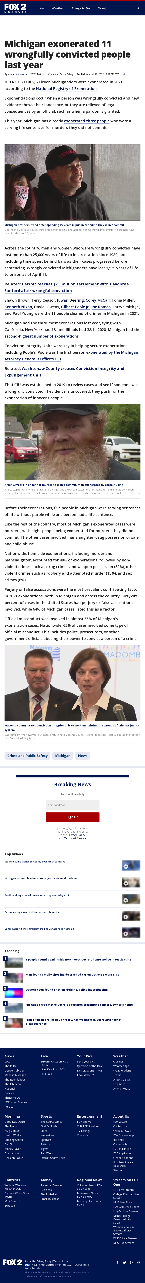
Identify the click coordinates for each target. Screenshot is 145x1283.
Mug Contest (12, 1130)
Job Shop (118, 1140)
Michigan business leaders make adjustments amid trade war (42, 878)
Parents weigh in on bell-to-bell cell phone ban (32, 912)
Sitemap (118, 1170)
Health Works (13, 1135)
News (82, 755)
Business (10, 1093)
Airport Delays (122, 1079)
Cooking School (14, 1140)
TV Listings (83, 1130)
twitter (125, 1262)
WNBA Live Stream (125, 1238)
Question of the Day (89, 1066)
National (10, 1088)
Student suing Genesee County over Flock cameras (35, 861)
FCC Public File (122, 1149)
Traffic (117, 1075)
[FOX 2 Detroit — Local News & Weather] (17, 8)
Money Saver (13, 1149)
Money (46, 1180)
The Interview (13, 1084)
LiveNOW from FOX (53, 1069)
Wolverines (47, 1135)
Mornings (13, 1116)
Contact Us (120, 1126)
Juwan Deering (70, 300)
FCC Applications (123, 1153)
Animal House (121, 1088)
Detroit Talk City (14, 1070)
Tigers (44, 1149)
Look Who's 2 (85, 1075)
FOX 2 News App (123, 1135)
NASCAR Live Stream (126, 1206)
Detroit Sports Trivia (89, 1070)
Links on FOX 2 (14, 1158)
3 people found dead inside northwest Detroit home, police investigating (78, 959)
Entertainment (89, 1116)
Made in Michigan (15, 1075)
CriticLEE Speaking (88, 1126)
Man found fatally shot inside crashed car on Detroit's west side (72, 974)
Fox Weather (121, 1084)
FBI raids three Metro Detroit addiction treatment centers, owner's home (79, 1004)
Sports (46, 1116)
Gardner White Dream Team (18, 1194)
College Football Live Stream (126, 1195)
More (101, 8)
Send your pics (86, 1061)
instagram (132, 1262)
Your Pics (85, 1056)
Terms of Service (75, 838)
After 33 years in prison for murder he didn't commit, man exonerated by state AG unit (64, 485)
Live (44, 1056)
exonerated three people (87, 120)
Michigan (62, 755)
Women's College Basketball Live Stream (124, 1230)
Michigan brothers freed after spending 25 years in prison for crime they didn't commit (64, 225)
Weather (120, 1056)
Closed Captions (123, 1158)
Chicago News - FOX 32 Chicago (89, 1186)
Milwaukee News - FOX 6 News (88, 1194)
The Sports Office (51, 1121)
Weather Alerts (122, 1070)
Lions (44, 1130)
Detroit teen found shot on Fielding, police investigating (67, 989)
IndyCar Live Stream (125, 1211)
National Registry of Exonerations (67, 88)
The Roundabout (15, 1079)
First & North (49, 1126)
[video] (131, 865)
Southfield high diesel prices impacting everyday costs (37, 895)
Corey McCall (98, 300)
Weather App (121, 1066)
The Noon (11, 1126)
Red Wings (47, 1153)
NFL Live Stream (123, 1190)
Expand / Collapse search (138, 8)
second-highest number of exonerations (42, 336)
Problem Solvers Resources (123, 1164)
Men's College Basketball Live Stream (122, 1219)
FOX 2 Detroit (37, 74)
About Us (121, 1116)
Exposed (10, 1205)
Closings (118, 1061)
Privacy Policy (76, 835)
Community (120, 1144)
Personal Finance (51, 1185)
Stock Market (49, 1194)
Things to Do (13, 1097)
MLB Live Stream (123, 1202)
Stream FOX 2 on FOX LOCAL (54, 1063)
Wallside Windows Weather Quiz (15, 1186)
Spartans (46, 1140)
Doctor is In (12, 1153)
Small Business (50, 1199)
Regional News (89, 1180)
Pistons (45, 1144)
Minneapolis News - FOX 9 (89, 1202)
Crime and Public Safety (60, 74)
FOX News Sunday (16, 1102)
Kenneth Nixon (18, 306)
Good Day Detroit (15, 1121)
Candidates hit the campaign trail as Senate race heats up (39, 928)
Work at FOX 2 (122, 1130)
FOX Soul (46, 1074)
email (139, 1262)
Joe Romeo (101, 306)
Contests (82, 1135)
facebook (117, 1262)
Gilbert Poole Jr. (75, 306)
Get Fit (9, 1144)
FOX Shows (84, 1121)
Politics (9, 1106)
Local (8, 1061)
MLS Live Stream (123, 1243)
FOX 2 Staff (120, 1121)
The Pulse (11, 1066)
